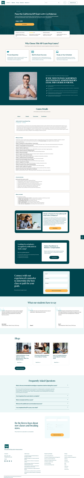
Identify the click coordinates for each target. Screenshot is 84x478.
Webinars (13, 2)
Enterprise (22, 2)
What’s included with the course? (24, 400)
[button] (8, 2)
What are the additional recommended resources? (29, 403)
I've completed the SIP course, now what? (27, 407)
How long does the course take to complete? (27, 396)
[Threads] (11, 461)
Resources (27, 2)
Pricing (17, 2)
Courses (8, 2)
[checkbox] (57, 427)
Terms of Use (11, 477)
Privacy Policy (6, 477)
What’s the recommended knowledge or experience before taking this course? (36, 385)
